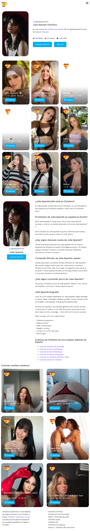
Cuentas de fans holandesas (51, 349)
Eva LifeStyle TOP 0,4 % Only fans (66, 495)
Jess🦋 (8, 138)
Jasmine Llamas (12, 448)
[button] (87, 3)
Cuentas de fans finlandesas (51, 352)
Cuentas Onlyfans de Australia (52, 346)
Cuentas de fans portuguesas (51, 354)
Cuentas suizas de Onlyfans (51, 360)
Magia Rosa (55, 448)
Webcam (45, 32)
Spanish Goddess (58, 401)
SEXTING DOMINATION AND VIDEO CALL (21, 494)
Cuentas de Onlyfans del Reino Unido (54, 357)
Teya (36, 138)
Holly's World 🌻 (42, 93)
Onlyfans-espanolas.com (18, 517)
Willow (66, 184)
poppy (66, 138)
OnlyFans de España (55, 29)
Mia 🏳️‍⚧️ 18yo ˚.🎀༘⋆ (14, 184)
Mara (36, 184)
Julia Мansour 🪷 (13, 93)
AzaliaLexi (9, 401)
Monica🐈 (68, 93)
